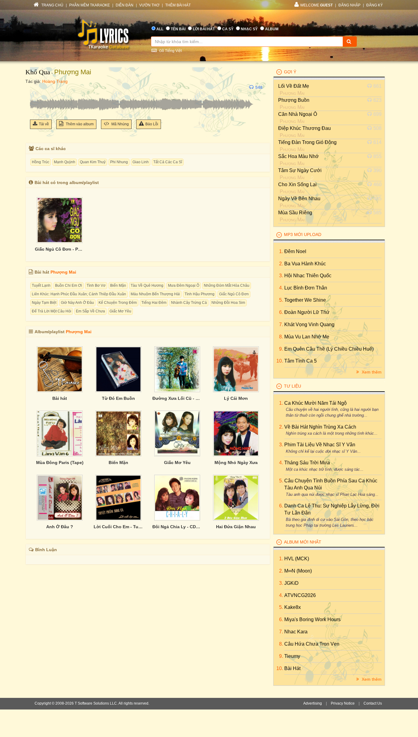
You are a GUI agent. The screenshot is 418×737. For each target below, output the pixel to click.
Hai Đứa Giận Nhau (236, 526)
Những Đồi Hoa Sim (228, 302)
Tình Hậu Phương (200, 294)
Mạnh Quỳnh (64, 162)
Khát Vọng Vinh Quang (309, 324)
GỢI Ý (290, 71)
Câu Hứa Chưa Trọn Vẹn (311, 644)
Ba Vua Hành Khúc (305, 263)
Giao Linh (140, 162)
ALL (159, 29)
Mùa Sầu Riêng (295, 212)
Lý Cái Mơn (236, 398)
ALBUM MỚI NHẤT (302, 542)
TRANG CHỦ (51, 5)
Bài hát (59, 398)
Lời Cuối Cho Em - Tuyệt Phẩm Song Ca (118, 526)
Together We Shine (305, 300)
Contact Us (373, 703)
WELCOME (316, 5)
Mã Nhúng (119, 124)
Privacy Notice (343, 703)
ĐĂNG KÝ (374, 5)
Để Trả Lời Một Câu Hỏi (51, 311)
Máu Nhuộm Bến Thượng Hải (155, 294)
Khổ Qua (37, 72)
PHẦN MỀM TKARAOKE (89, 5)
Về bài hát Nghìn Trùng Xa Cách (320, 426)
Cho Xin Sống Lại (297, 184)
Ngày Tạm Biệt (44, 302)
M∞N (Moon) (298, 570)
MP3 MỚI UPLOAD (302, 234)
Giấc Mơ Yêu (120, 311)
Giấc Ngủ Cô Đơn (234, 294)
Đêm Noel (295, 251)
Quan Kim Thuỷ (93, 162)
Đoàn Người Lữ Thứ (307, 312)
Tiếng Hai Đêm (153, 302)
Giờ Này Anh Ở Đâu (77, 302)
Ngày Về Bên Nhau (299, 198)
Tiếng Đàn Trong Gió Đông (307, 142)
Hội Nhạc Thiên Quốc (307, 275)
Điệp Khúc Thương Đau (304, 128)
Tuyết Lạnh (41, 285)
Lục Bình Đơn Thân (305, 287)
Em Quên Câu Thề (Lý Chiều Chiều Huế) (329, 349)
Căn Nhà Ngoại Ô (297, 114)
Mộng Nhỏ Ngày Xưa (236, 462)
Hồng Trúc (40, 162)
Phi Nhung (119, 162)
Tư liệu (292, 386)
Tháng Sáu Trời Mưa (307, 462)
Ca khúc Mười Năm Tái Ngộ (315, 403)
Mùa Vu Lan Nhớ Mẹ (306, 336)
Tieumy (292, 656)
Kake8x (292, 607)
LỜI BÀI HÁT (204, 29)
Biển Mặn (118, 285)
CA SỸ (227, 29)
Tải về (44, 124)
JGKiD (291, 583)
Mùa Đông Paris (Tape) (60, 462)
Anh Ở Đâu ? (59, 526)
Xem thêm (371, 372)
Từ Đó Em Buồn (118, 398)
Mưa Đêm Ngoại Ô (183, 285)
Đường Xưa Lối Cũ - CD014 (177, 398)
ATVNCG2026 (300, 595)
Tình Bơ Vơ (96, 285)
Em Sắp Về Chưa (90, 311)
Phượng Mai (72, 72)
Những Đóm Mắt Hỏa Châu (226, 285)
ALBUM (271, 29)
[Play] (36, 87)
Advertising (312, 703)
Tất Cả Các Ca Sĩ (167, 162)
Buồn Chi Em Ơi (68, 285)
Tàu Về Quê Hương (147, 285)
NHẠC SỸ (249, 29)
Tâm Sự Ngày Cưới (300, 170)
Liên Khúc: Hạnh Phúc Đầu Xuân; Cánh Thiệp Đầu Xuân (79, 294)
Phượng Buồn (293, 100)
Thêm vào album (79, 124)
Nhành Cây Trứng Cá (189, 302)
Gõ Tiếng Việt (170, 51)
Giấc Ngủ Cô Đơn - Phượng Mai (59, 249)
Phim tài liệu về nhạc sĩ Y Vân (319, 444)
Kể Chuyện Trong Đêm (118, 302)
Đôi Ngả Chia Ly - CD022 (177, 526)
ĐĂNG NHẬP (349, 5)
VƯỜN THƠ (149, 5)
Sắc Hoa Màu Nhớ (298, 156)
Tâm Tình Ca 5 (300, 360)
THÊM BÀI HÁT (178, 5)
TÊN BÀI (178, 29)
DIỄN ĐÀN (124, 5)
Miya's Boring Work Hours (312, 619)
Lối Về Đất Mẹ (293, 86)
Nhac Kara (296, 631)
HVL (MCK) (296, 558)
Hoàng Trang (55, 81)
